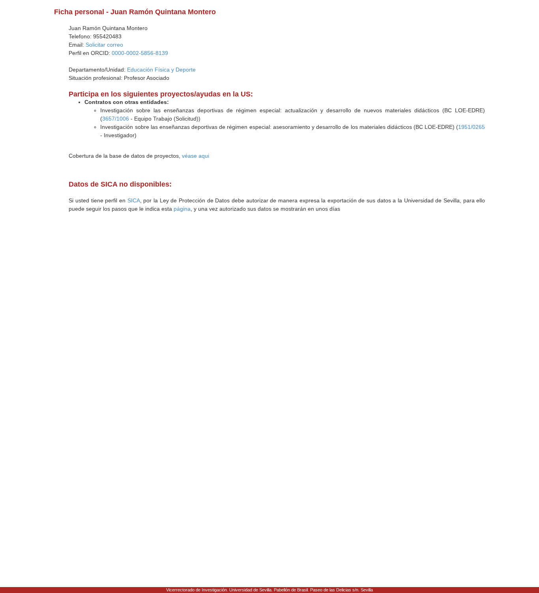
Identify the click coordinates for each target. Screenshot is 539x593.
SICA (133, 200)
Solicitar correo (104, 45)
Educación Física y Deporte (161, 69)
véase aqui (195, 156)
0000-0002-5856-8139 (140, 53)
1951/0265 (471, 127)
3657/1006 (115, 118)
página (182, 209)
